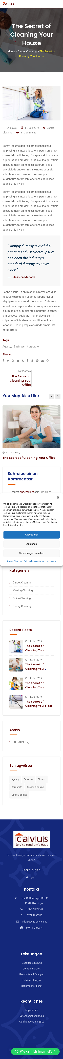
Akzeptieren (31, 534)
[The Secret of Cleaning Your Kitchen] (16, 683)
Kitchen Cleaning (35, 787)
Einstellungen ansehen (31, 553)
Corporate (33, 346)
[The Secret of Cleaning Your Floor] (16, 702)
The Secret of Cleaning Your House (35, 650)
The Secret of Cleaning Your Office (21, 380)
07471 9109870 (34, 909)
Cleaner (42, 779)
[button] (58, 497)
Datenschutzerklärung (34, 561)
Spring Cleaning (22, 606)
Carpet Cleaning (22, 582)
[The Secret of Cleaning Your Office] (16, 664)
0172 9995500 (33, 915)
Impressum (51, 561)
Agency (7, 346)
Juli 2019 (18, 742)
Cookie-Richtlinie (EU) (31, 1021)
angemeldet (27, 492)
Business (19, 346)
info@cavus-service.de (34, 921)
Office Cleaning (22, 598)
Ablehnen (31, 543)
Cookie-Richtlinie (14, 561)
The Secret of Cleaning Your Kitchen (35, 687)
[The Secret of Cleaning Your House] (16, 646)
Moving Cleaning (23, 590)
